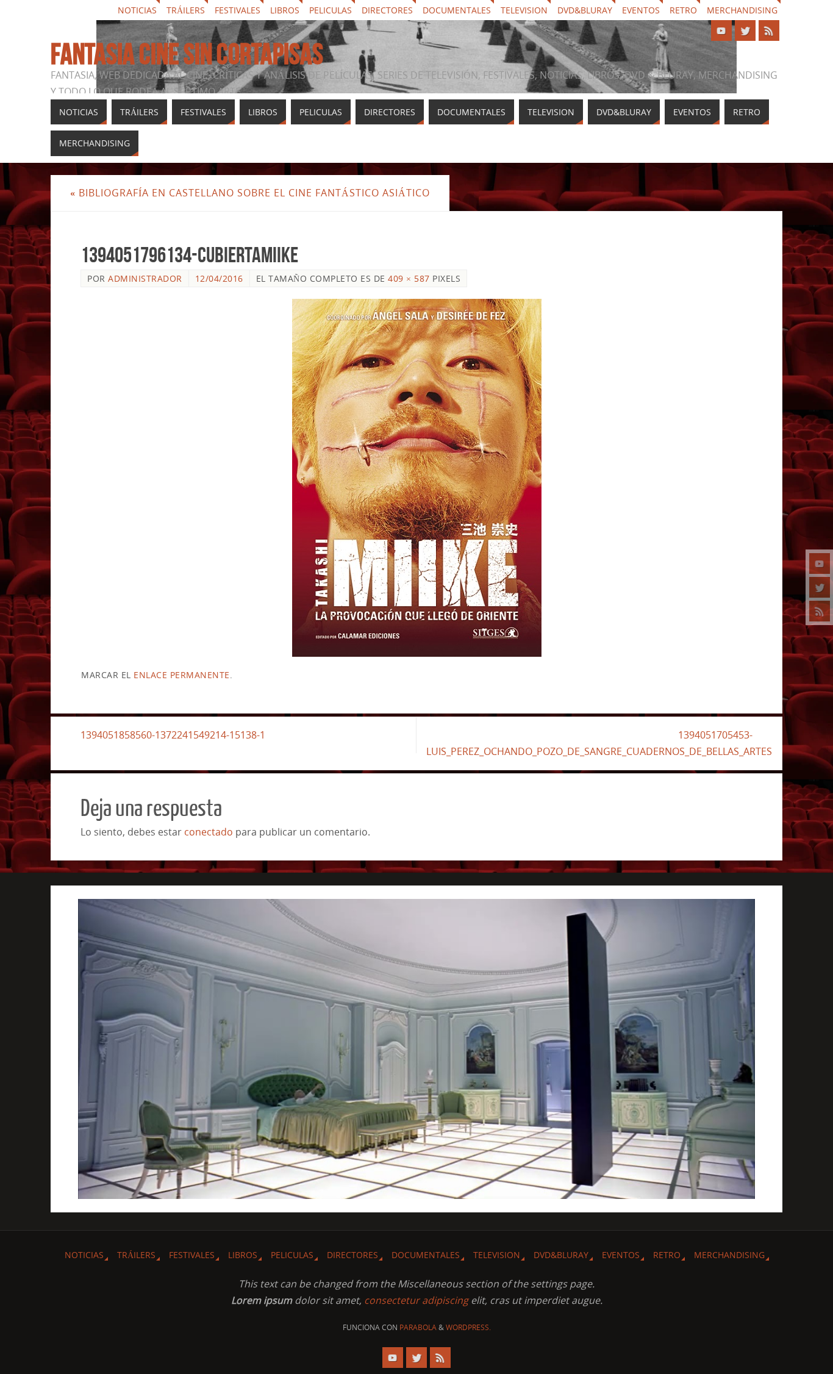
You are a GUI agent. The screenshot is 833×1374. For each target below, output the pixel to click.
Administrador (145, 278)
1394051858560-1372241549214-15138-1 (172, 735)
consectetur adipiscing (416, 1300)
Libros (284, 10)
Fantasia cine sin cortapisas (187, 54)
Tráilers (185, 10)
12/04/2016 (219, 278)
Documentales (457, 10)
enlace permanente (182, 675)
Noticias (137, 10)
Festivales (237, 10)
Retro (683, 10)
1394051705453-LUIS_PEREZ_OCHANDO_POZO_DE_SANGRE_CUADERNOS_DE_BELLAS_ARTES (599, 743)
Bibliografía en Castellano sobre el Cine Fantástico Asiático (250, 192)
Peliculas (330, 10)
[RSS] (819, 611)
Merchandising (742, 10)
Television (524, 10)
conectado (208, 832)
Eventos (641, 10)
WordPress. (468, 1327)
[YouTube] (819, 563)
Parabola (418, 1327)
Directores (387, 10)
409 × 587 (409, 278)
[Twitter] (819, 587)
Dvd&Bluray (584, 10)
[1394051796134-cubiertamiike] (416, 478)
